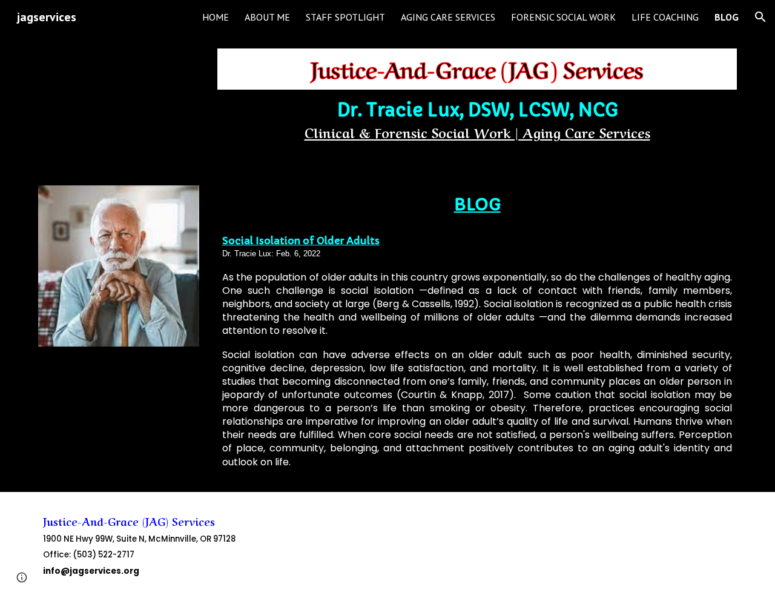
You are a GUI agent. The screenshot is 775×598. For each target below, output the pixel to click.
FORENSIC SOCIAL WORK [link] (563, 17)
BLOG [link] (726, 17)
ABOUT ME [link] (267, 17)
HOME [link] (215, 17)
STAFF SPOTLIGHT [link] (345, 17)
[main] (477, 123)
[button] (760, 17)
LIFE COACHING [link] (665, 17)
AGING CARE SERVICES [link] (448, 17)
